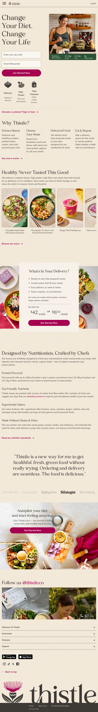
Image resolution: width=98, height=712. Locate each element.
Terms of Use (42, 706)
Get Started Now (49, 322)
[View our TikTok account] (9, 664)
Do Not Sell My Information (60, 706)
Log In (93, 3)
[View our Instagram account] (4, 664)
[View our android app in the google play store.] (9, 657)
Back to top (11, 671)
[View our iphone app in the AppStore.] (25, 657)
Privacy (31, 706)
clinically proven (35, 396)
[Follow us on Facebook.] (17, 664)
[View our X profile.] (13, 664)
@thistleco (33, 582)
